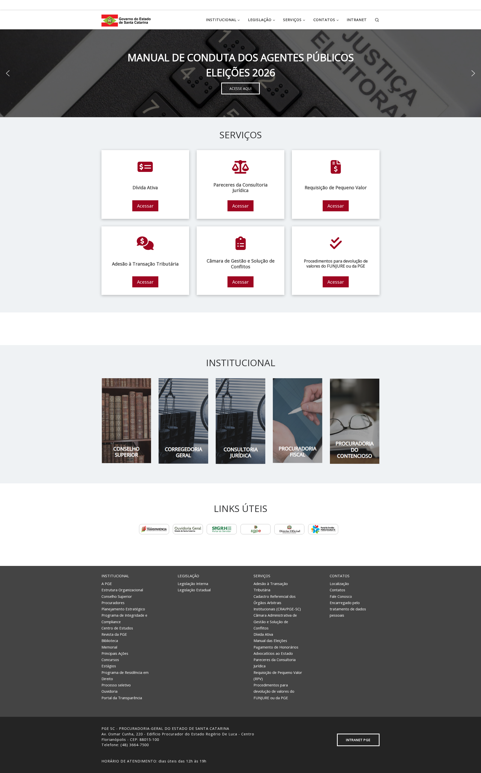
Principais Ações (114, 653)
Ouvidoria (109, 691)
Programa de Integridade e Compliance (124, 618)
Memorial (109, 647)
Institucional (115, 575)
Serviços (262, 575)
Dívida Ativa (263, 634)
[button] (8, 73)
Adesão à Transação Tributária (271, 586)
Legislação (188, 575)
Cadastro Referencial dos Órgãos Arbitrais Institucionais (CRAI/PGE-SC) (277, 603)
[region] (240, 73)
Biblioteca (109, 640)
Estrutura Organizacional (122, 589)
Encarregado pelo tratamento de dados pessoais (348, 609)
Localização (339, 583)
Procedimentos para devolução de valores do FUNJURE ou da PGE (274, 691)
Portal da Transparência (121, 697)
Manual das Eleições (270, 640)
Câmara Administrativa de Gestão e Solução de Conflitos (275, 621)
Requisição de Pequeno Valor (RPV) (278, 675)
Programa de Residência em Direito (125, 675)
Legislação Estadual (194, 589)
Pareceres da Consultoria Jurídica (275, 662)
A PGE (106, 583)
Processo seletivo (116, 684)
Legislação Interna (193, 583)
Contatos (339, 575)
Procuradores (113, 602)
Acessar (145, 206)
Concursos (110, 659)
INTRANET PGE (358, 740)
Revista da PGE (114, 634)
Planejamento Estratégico (123, 608)
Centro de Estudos (117, 627)
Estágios (108, 665)
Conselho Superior (116, 596)
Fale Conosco (341, 596)
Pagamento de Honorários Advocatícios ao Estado (276, 650)
